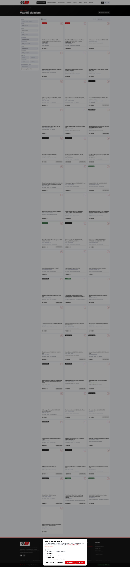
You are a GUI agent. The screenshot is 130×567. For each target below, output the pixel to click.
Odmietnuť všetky (50, 562)
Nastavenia (60, 562)
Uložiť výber (70, 562)
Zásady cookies (71, 544)
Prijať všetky (80, 562)
